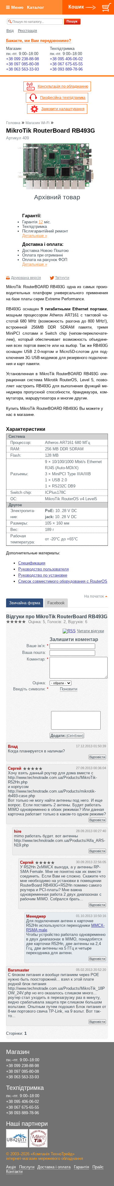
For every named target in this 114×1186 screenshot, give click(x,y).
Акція (11, 1167)
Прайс (98, 1167)
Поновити (68, 689)
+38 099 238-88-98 (22, 59)
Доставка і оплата (54, 1167)
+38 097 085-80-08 (22, 64)
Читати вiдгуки (90, 631)
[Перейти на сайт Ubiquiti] (17, 1138)
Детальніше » (34, 235)
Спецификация (31, 563)
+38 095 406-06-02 (66, 59)
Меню (17, 7)
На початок (94, 596)
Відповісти (97, 757)
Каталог (35, 7)
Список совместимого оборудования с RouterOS (62, 581)
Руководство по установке (42, 575)
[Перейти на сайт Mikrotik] (38, 1138)
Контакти (14, 1171)
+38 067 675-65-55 (66, 64)
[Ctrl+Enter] (66, 735)
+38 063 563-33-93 (22, 69)
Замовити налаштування (63, 109)
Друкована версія (26, 278)
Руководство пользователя (43, 569)
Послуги (26, 1167)
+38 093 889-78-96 (66, 69)
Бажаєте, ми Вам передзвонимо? (38, 40)
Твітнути (62, 278)
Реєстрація (27, 31)
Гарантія (81, 1167)
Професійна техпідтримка (62, 98)
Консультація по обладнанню (63, 86)
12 (41, 222)
